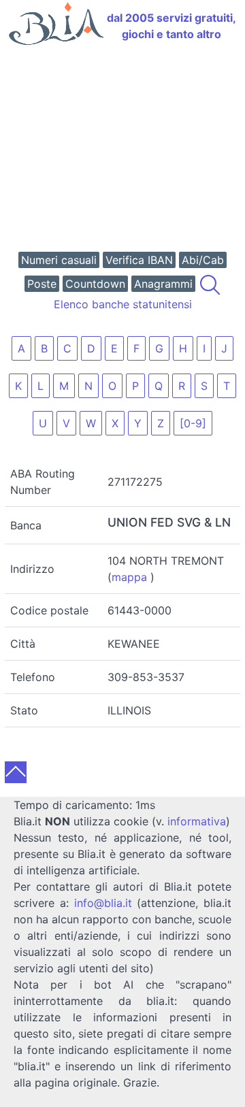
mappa (129, 577)
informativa (196, 821)
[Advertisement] (122, 150)
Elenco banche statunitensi (123, 304)
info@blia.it (103, 903)
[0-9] (193, 423)
